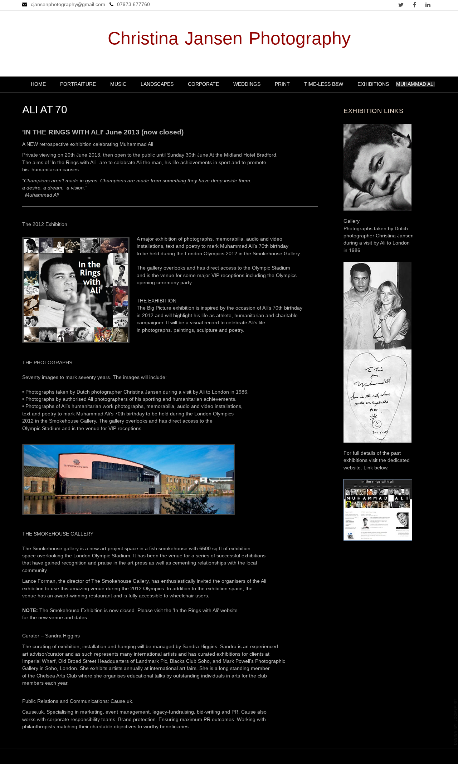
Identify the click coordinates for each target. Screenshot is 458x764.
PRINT (282, 84)
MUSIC (118, 84)
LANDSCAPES (157, 84)
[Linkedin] (428, 5)
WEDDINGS (246, 84)
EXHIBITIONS (373, 84)
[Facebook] (414, 5)
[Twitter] (400, 5)
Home (38, 84)
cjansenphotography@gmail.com (68, 4)
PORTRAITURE (78, 84)
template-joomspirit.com (455, 722)
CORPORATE (203, 84)
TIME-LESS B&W (323, 84)
